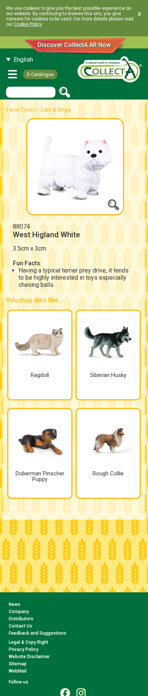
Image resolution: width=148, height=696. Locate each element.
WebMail (18, 671)
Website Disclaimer (29, 656)
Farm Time (19, 110)
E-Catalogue (40, 74)
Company (19, 611)
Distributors (21, 618)
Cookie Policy (28, 24)
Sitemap (18, 663)
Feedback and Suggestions (37, 633)
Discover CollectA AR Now (74, 44)
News (14, 604)
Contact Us (20, 626)
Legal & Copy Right (28, 642)
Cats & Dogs (56, 110)
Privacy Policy (23, 649)
